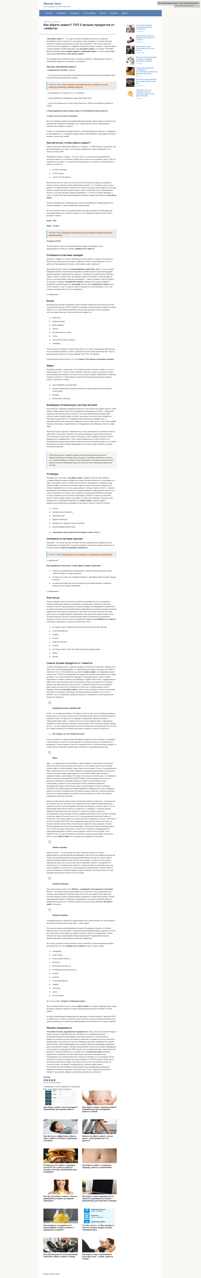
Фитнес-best (52, 3)
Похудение (74, 13)
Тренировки (61, 13)
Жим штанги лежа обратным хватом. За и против (145, 48)
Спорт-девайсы (89, 13)
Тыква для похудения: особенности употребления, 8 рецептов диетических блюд (146, 71)
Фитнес (103, 13)
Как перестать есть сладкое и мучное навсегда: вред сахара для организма (145, 93)
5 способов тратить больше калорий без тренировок (144, 27)
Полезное (114, 13)
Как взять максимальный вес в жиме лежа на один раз (146, 81)
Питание (49, 13)
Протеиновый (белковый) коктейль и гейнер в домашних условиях (146, 59)
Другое (125, 13)
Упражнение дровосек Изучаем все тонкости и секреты (145, 38)
